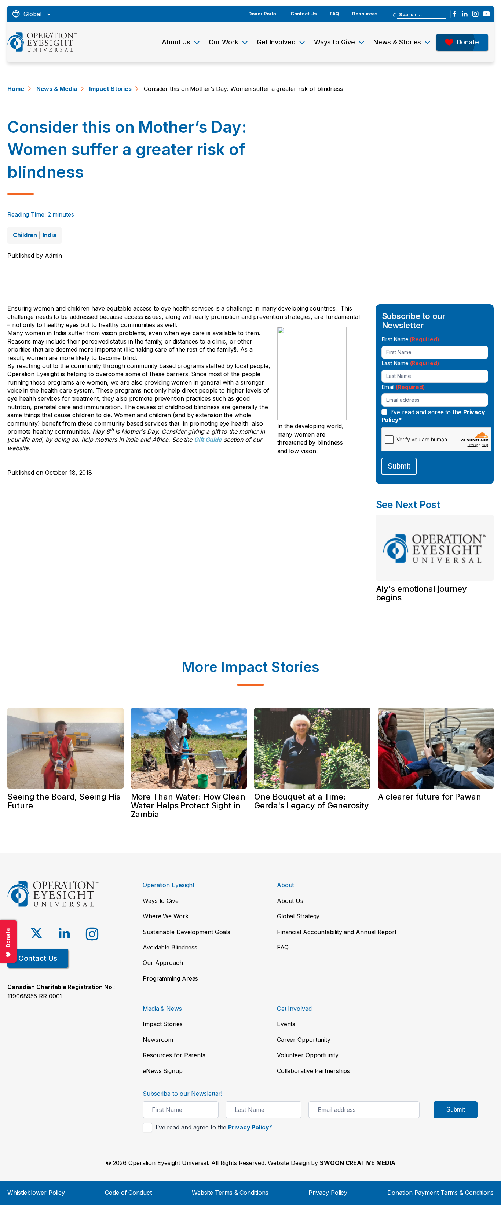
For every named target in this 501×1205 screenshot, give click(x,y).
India (49, 235)
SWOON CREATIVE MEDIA (357, 1163)
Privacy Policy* (250, 1127)
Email (403, 386)
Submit (399, 466)
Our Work (223, 42)
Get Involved (276, 42)
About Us (176, 42)
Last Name (410, 363)
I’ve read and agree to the (433, 415)
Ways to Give (334, 42)
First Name (410, 339)
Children (25, 235)
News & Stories (397, 42)
